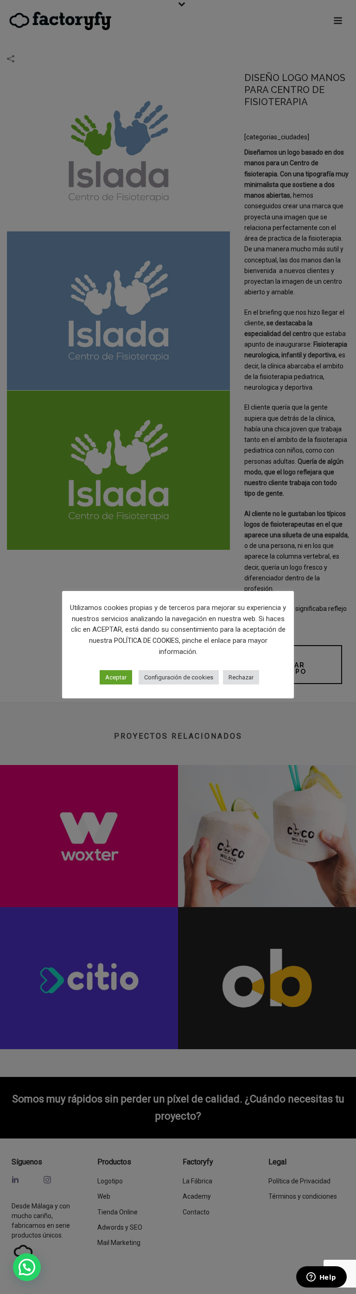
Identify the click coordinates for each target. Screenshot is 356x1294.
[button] (27, 1267)
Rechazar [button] (241, 677)
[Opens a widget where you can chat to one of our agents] (321, 1277)
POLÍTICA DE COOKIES (146, 640)
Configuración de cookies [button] (178, 677)
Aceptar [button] (116, 677)
